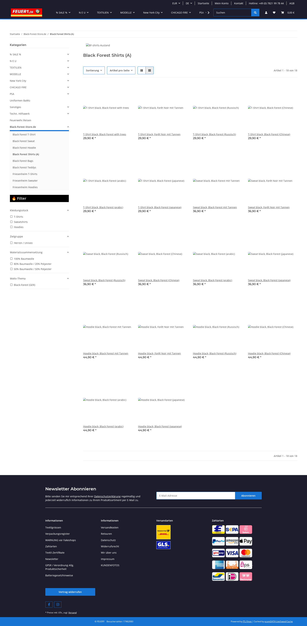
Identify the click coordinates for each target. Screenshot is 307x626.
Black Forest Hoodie (24, 147)
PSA (12, 94)
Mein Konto (221, 3)
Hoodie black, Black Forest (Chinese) (269, 353)
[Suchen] (255, 12)
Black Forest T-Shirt (24, 134)
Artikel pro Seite (120, 70)
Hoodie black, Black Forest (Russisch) (214, 353)
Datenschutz (108, 540)
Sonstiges (15, 107)
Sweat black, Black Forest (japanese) (269, 280)
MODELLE (15, 74)
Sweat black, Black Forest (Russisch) (104, 280)
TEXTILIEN (15, 67)
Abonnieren (248, 495)
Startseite (203, 3)
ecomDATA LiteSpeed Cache (279, 621)
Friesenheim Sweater (25, 180)
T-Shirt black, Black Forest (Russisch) (214, 134)
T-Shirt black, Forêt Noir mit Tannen (159, 134)
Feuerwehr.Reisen (20, 120)
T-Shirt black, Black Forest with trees (104, 134)
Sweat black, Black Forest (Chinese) (158, 280)
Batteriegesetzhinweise (59, 575)
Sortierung (92, 70)
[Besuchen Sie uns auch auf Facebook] (49, 604)
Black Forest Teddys (24, 167)
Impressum (107, 559)
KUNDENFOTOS (110, 565)
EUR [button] (174, 3)
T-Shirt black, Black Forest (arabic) (103, 207)
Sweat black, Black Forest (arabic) (212, 280)
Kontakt (238, 3)
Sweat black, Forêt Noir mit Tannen (269, 207)
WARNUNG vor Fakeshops (60, 540)
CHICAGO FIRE (18, 87)
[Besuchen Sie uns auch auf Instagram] (57, 604)
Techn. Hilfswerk (19, 113)
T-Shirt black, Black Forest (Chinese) (269, 134)
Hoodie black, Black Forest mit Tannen (105, 353)
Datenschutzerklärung (107, 496)
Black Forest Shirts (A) (26, 154)
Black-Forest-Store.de (23, 127)
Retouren (106, 533)
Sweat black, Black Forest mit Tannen (215, 207)
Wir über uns (109, 552)
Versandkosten (110, 527)
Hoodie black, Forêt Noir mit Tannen (159, 353)
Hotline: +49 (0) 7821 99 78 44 (266, 3)
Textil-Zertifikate (54, 552)
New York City (18, 80)
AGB (291, 3)
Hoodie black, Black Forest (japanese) (160, 426)
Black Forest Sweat (24, 141)
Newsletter (51, 559)
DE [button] (187, 3)
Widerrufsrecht (110, 546)
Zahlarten (51, 546)
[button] (266, 12)
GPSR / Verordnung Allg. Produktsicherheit (59, 567)
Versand (72, 612)
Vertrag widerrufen (70, 592)
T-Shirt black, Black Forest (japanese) (159, 207)
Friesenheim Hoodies (25, 187)
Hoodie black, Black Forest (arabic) (103, 426)
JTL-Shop (247, 621)
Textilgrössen (53, 527)
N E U (13, 61)
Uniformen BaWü (20, 100)
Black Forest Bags (23, 161)
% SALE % (15, 54)
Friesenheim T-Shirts (25, 174)
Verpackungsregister (57, 533)
